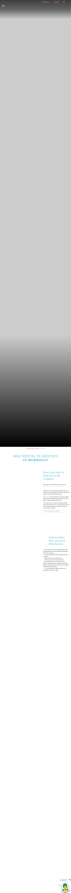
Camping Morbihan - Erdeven (32, 448)
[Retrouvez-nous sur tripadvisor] (11, 2)
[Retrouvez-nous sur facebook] (5, 2)
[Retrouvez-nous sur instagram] (8, 2)
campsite (47, 496)
